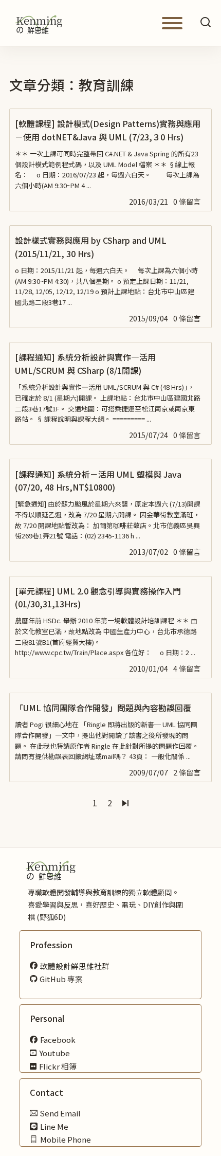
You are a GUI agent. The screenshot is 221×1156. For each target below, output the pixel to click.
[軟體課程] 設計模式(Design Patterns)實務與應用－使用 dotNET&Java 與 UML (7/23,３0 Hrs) (107, 129)
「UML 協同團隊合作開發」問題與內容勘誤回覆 (103, 707)
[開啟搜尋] (205, 23)
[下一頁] (125, 803)
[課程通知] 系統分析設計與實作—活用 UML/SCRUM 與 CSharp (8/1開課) (85, 363)
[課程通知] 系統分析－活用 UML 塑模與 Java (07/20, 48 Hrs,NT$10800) (98, 480)
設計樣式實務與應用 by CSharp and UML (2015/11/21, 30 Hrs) (91, 246)
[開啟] (172, 23)
